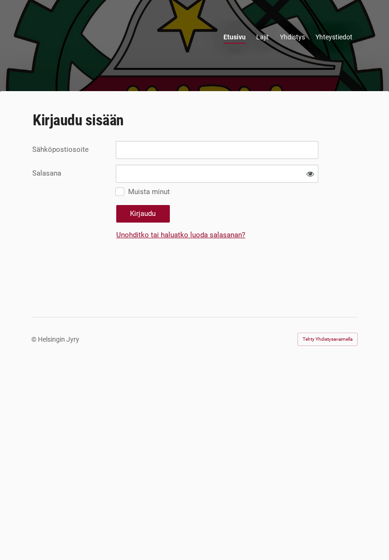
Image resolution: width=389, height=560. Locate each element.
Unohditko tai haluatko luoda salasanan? (180, 235)
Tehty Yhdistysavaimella (327, 339)
